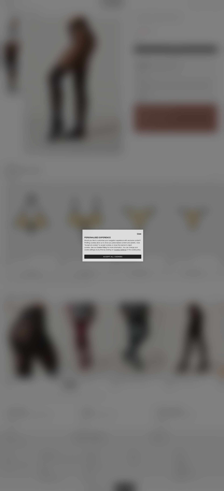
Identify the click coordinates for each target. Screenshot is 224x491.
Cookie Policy (102, 247)
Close (139, 234)
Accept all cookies (112, 257)
